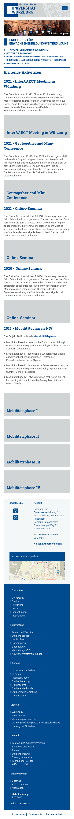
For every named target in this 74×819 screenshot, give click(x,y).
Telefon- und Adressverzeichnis (29, 743)
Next (63, 27)
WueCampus (19, 715)
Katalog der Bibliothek (23, 726)
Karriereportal (19, 643)
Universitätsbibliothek (23, 670)
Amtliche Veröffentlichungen (27, 653)
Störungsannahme (22, 757)
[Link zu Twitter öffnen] (14, 517)
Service (16, 663)
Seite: (13, 803)
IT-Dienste (17, 674)
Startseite (17, 590)
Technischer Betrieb (22, 760)
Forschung (12, 60)
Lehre (15, 608)
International (18, 615)
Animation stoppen (58, 33)
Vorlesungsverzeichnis (24, 719)
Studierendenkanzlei (23, 688)
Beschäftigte (19, 646)
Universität (18, 597)
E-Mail (40, 537)
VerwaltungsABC (21, 650)
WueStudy (17, 712)
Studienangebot (20, 635)
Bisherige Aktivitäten (18, 63)
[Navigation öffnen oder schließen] (65, 8)
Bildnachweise (20, 784)
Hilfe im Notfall (20, 764)
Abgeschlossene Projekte (36, 60)
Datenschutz (35, 814)
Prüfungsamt (19, 684)
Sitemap (16, 780)
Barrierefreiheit (54, 814)
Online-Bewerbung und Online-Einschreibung (36, 722)
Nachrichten (18, 639)
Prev (10, 27)
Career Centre (19, 695)
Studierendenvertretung (24, 692)
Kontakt (16, 735)
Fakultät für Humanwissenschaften (29, 50)
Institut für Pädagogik (19, 53)
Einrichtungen (19, 612)
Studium (16, 601)
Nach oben (18, 787)
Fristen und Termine (22, 632)
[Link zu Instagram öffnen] (14, 511)
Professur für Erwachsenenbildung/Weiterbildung (38, 41)
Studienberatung (21, 681)
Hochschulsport (20, 677)
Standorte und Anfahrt (23, 746)
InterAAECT (60, 60)
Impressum (18, 814)
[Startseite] (5, 50)
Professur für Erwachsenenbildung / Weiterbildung (35, 56)
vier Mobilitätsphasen (45, 336)
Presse (16, 750)
